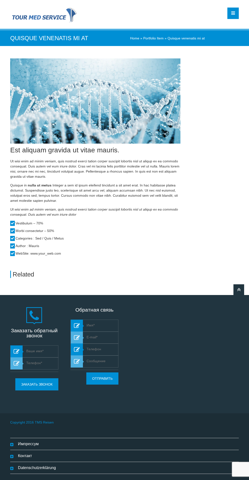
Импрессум (28, 444)
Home (134, 38)
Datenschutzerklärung (37, 468)
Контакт (25, 456)
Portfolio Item (153, 38)
